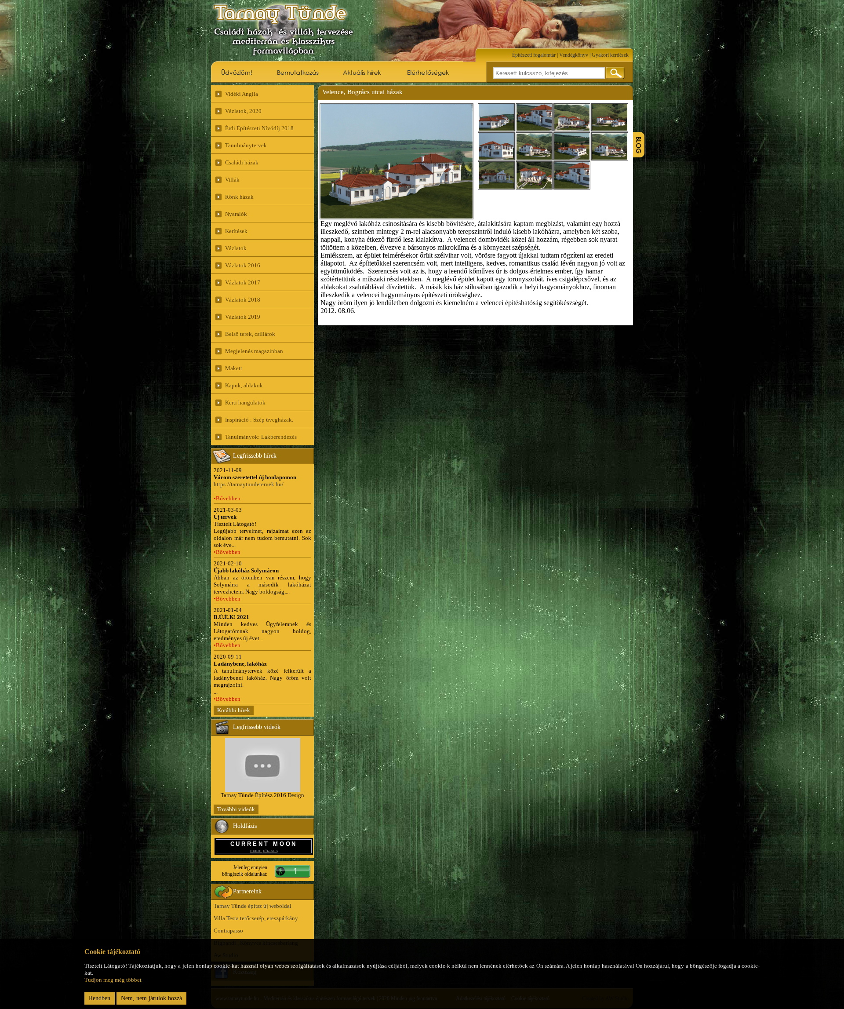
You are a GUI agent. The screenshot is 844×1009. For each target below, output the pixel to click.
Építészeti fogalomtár (534, 55)
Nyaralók (236, 214)
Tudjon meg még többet (113, 979)
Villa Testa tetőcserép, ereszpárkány (256, 918)
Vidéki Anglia (241, 94)
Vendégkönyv (573, 55)
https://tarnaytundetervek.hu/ (249, 484)
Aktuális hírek (362, 71)
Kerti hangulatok (245, 402)
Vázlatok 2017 (242, 282)
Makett (233, 368)
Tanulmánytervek (246, 145)
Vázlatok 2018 (242, 299)
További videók (236, 809)
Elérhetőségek (428, 71)
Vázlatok (236, 248)
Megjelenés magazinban (254, 351)
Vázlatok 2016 (242, 265)
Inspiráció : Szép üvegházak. (259, 419)
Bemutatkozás (297, 71)
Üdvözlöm (237, 71)
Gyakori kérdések (610, 55)
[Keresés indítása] (615, 73)
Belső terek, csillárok (250, 334)
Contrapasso (228, 930)
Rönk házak (239, 196)
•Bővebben (227, 498)
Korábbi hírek (233, 710)
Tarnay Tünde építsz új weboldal (252, 906)
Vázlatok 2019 (242, 316)
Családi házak (241, 162)
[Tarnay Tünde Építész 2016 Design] (262, 790)
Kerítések (236, 231)
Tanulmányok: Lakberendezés (261, 436)
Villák (232, 179)
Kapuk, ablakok (244, 385)
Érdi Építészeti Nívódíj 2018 (259, 128)
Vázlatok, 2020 (243, 111)
